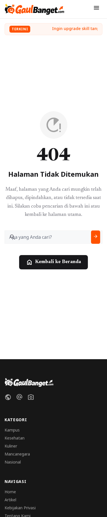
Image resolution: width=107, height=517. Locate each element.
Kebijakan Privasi (20, 507)
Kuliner (11, 446)
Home (10, 491)
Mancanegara (17, 454)
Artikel (10, 499)
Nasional (13, 462)
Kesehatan (15, 438)
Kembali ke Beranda (53, 262)
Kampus (12, 430)
